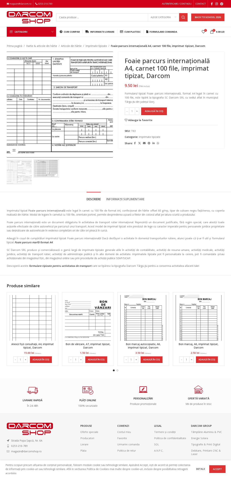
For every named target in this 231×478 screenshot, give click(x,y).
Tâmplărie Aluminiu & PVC (206, 432)
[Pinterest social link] (221, 4)
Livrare (84, 444)
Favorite (122, 438)
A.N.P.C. (158, 450)
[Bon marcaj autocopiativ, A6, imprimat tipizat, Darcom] (143, 318)
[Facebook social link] (212, 4)
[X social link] (139, 143)
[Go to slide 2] (117, 370)
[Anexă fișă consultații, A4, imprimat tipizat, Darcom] (33, 318)
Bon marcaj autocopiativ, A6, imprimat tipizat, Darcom (143, 345)
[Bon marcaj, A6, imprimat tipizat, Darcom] (199, 318)
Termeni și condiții (165, 432)
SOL (156, 444)
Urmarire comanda (128, 444)
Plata (83, 450)
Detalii (201, 469)
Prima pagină (14, 46)
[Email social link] (144, 143)
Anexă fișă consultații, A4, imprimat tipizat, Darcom (32, 345)
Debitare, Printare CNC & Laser (206, 452)
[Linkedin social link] (153, 143)
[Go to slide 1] (114, 370)
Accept (217, 469)
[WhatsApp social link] (158, 143)
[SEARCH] (183, 17)
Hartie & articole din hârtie (41, 46)
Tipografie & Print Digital (205, 444)
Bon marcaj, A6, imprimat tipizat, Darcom (198, 345)
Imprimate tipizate (96, 46)
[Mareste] (14, 150)
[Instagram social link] (216, 4)
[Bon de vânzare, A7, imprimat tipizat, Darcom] (88, 318)
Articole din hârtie (71, 46)
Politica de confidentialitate (170, 438)
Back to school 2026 (208, 17)
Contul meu (124, 432)
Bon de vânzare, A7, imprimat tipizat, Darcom (88, 345)
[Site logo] (29, 17)
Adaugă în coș (154, 111)
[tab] (94, 197)
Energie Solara (199, 438)
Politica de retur (126, 450)
